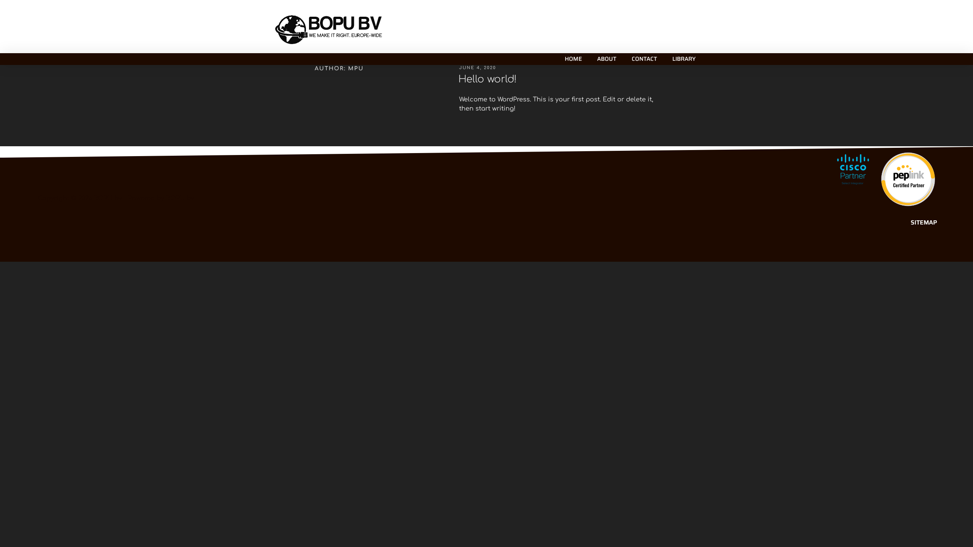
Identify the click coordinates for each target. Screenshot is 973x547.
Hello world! (487, 79)
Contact (644, 58)
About (606, 58)
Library (684, 58)
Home (573, 58)
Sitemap (924, 222)
